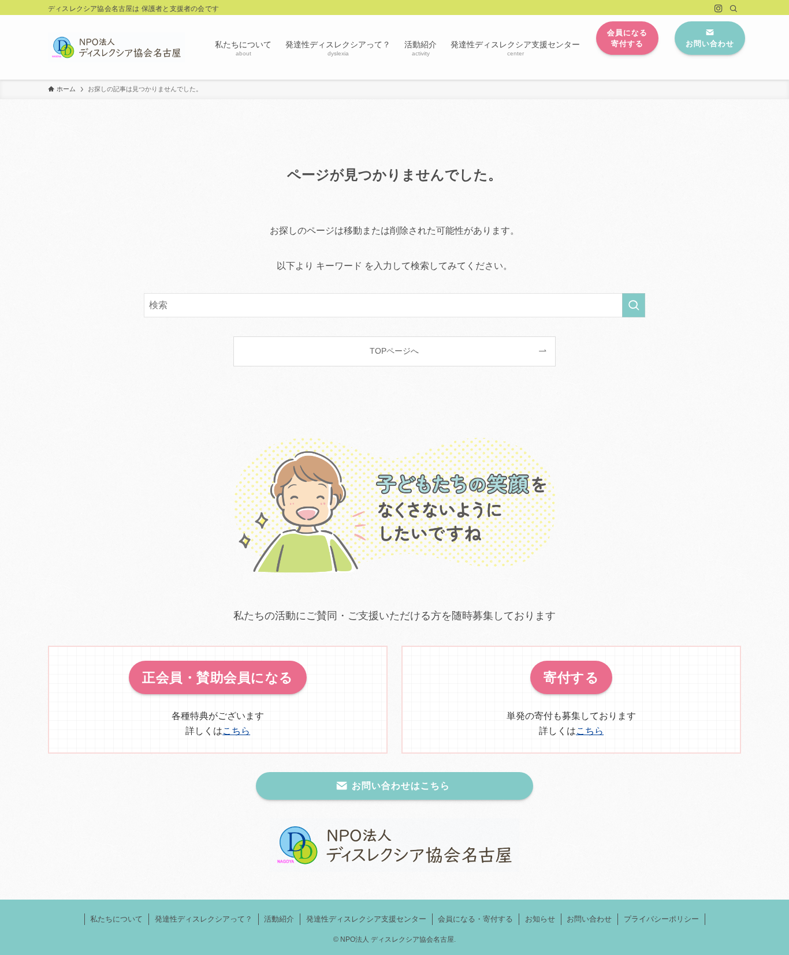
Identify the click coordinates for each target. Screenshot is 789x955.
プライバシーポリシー (661, 919)
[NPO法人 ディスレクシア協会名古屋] (116, 47)
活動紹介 (279, 919)
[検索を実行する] (633, 305)
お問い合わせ (589, 919)
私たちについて (116, 919)
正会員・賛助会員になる (217, 677)
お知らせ (540, 919)
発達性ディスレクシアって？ (203, 919)
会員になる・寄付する (475, 919)
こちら (236, 731)
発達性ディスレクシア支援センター (366, 919)
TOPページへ (394, 350)
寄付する (571, 677)
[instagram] (718, 8)
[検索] (733, 8)
